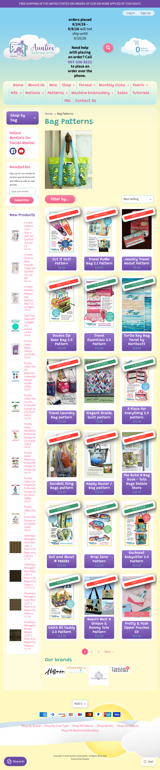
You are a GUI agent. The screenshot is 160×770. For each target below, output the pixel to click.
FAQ (67, 101)
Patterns (58, 94)
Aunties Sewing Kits (79, 755)
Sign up (145, 13)
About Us (36, 85)
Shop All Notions (128, 726)
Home (18, 85)
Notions (35, 94)
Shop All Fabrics (82, 726)
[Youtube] (21, 151)
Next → (109, 651)
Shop (69, 86)
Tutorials (140, 93)
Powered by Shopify (80, 759)
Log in (131, 13)
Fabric (141, 86)
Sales (122, 93)
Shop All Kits (105, 726)
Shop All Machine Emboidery (80, 730)
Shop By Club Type (56, 726)
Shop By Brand (31, 726)
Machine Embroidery (93, 94)
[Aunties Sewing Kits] (32, 47)
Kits (17, 94)
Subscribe (21, 200)
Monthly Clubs (114, 86)
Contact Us (85, 101)
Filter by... (60, 199)
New (53, 85)
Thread (87, 86)
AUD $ (78, 703)
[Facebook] (13, 151)
